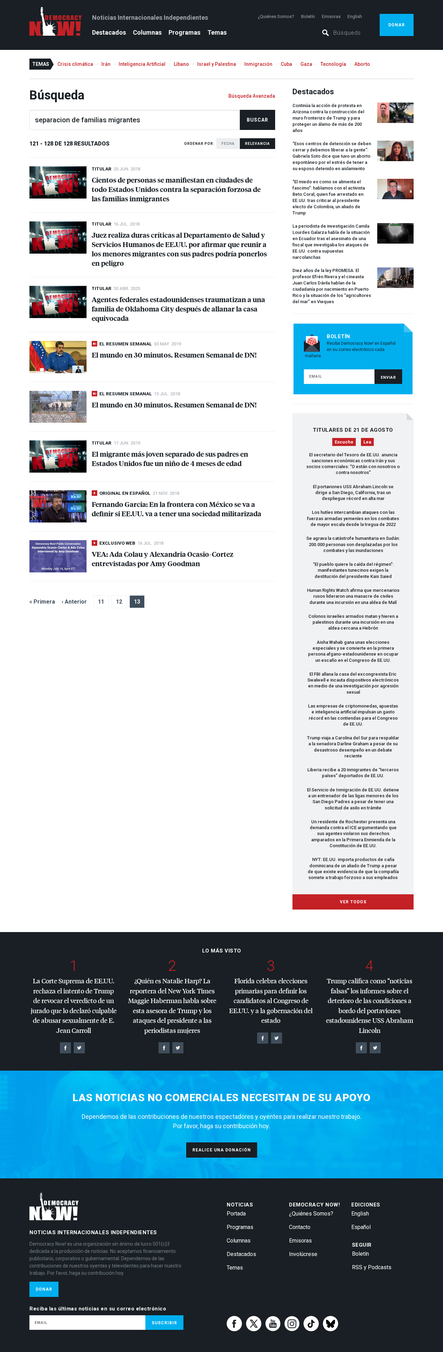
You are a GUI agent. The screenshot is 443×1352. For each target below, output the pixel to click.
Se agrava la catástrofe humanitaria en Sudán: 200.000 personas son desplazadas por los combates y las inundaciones (353, 544)
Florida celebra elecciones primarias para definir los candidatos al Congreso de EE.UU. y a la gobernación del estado (271, 1000)
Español (361, 1227)
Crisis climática (75, 64)
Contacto (299, 1227)
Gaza (306, 64)
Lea (367, 442)
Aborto (362, 64)
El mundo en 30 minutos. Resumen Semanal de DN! (174, 354)
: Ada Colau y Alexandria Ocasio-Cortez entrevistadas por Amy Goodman (162, 558)
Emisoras (331, 16)
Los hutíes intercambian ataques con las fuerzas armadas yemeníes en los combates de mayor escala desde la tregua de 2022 (353, 518)
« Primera (42, 601)
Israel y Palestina (216, 64)
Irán (105, 64)
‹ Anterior (74, 601)
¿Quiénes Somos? (276, 16)
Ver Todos (353, 901)
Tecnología (333, 64)
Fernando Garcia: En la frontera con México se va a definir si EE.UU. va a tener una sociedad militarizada (176, 508)
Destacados (109, 32)
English (354, 16)
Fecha (228, 144)
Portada (236, 1213)
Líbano (181, 64)
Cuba (286, 64)
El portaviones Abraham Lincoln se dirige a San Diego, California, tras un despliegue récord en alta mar (353, 492)
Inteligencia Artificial (142, 64)
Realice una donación (221, 1150)
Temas (217, 32)
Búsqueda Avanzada (251, 96)
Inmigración (258, 64)
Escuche (344, 442)
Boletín (308, 16)
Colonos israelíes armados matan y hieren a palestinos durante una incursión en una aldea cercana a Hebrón (353, 622)
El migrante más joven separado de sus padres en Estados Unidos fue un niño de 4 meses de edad (170, 458)
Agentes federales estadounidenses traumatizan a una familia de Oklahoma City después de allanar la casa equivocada (178, 309)
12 (119, 601)
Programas (184, 32)
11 (101, 601)
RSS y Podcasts (371, 1267)
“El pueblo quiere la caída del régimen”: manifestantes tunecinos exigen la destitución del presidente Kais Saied (353, 570)
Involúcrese (303, 1254)
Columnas (147, 32)
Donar (396, 25)
